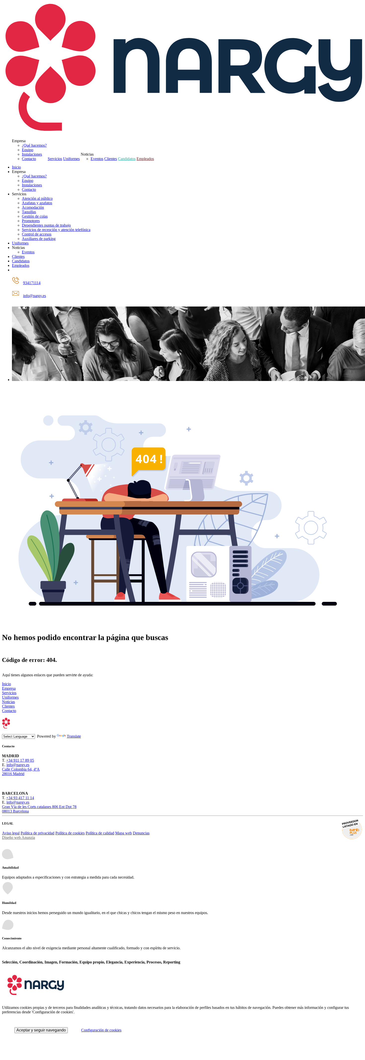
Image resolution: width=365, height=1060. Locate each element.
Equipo (27, 150)
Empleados (145, 159)
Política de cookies (70, 833)
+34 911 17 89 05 (20, 760)
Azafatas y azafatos (37, 203)
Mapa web (123, 833)
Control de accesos (36, 234)
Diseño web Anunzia (18, 837)
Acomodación (33, 207)
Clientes (110, 159)
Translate (74, 736)
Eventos (97, 159)
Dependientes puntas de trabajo (46, 225)
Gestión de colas (35, 216)
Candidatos (127, 159)
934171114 (31, 283)
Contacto (29, 159)
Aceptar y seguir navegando (41, 1030)
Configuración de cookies (101, 1030)
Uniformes (71, 159)
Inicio (16, 167)
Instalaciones (32, 154)
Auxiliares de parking (39, 239)
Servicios (55, 159)
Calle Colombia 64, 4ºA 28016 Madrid (21, 771)
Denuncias (141, 833)
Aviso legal (11, 833)
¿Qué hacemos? (34, 145)
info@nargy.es (34, 296)
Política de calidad (100, 833)
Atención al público (37, 198)
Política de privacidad (37, 833)
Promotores (31, 221)
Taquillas (29, 212)
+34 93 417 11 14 (20, 798)
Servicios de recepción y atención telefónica (56, 230)
